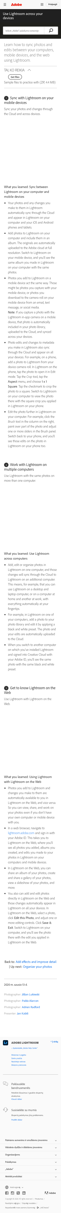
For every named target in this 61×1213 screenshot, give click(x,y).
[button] (42, 4)
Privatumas (39, 1199)
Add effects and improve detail (36, 962)
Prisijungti (52, 4)
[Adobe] (16, 4)
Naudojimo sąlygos (12, 1203)
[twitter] (18, 1193)
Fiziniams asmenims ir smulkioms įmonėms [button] (26, 1140)
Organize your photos (37, 967)
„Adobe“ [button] (9, 1169)
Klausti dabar (16, 1099)
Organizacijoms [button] (12, 1154)
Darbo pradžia (16, 1058)
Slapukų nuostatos (29, 1203)
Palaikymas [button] (10, 1161)
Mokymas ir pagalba (18, 1055)
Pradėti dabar (16, 1120)
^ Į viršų (54, 1041)
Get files (15, 77)
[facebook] (6, 1193)
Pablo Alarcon (30, 1001)
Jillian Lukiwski (30, 994)
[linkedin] (24, 1193)
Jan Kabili (22, 1013)
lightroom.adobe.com (21, 833)
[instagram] (12, 1193)
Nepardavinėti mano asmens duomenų (20, 1207)
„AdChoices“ (44, 1207)
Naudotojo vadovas (18, 1061)
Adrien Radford (31, 1007)
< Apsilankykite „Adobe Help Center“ (24, 1048)
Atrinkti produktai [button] (13, 1176)
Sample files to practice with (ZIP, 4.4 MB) (29, 82)
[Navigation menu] (5, 4)
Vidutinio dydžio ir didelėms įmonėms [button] (23, 1147)
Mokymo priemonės (18, 1065)
